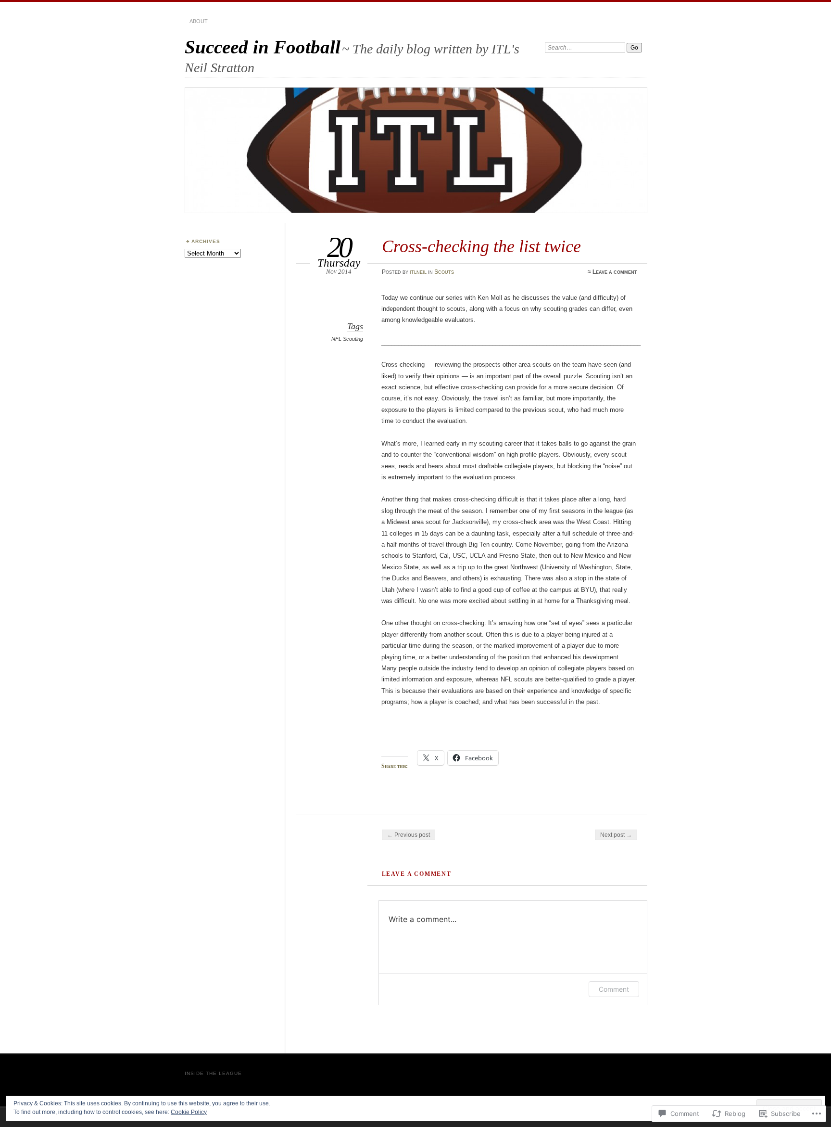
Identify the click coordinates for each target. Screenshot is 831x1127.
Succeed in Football (262, 47)
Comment (614, 989)
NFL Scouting (347, 339)
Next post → (616, 835)
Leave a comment (614, 272)
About (198, 21)
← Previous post (408, 835)
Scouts (444, 272)
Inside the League (213, 1073)
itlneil (418, 272)
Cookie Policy (189, 1112)
